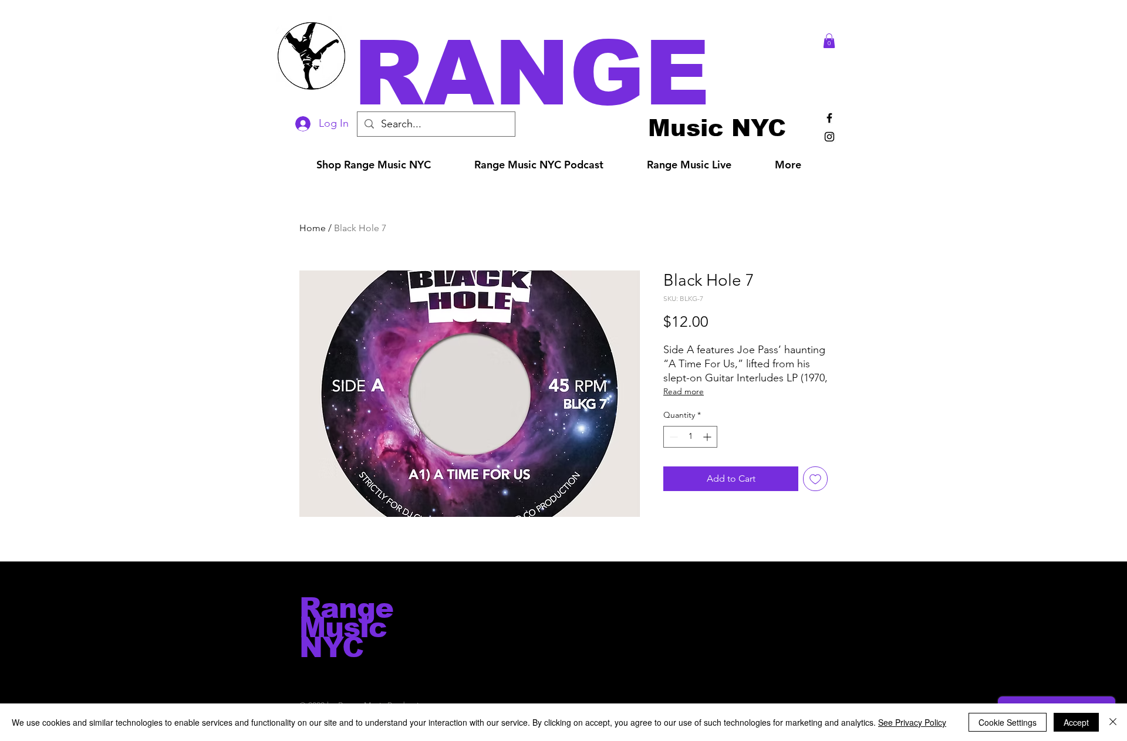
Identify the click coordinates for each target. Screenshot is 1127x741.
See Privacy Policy (912, 722)
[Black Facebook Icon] (829, 117)
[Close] (1113, 722)
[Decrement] (672, 437)
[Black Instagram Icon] (829, 136)
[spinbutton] (690, 437)
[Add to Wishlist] (815, 478)
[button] (580, 73)
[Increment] (708, 437)
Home (312, 228)
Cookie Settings (1007, 722)
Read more (683, 391)
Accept (1076, 722)
